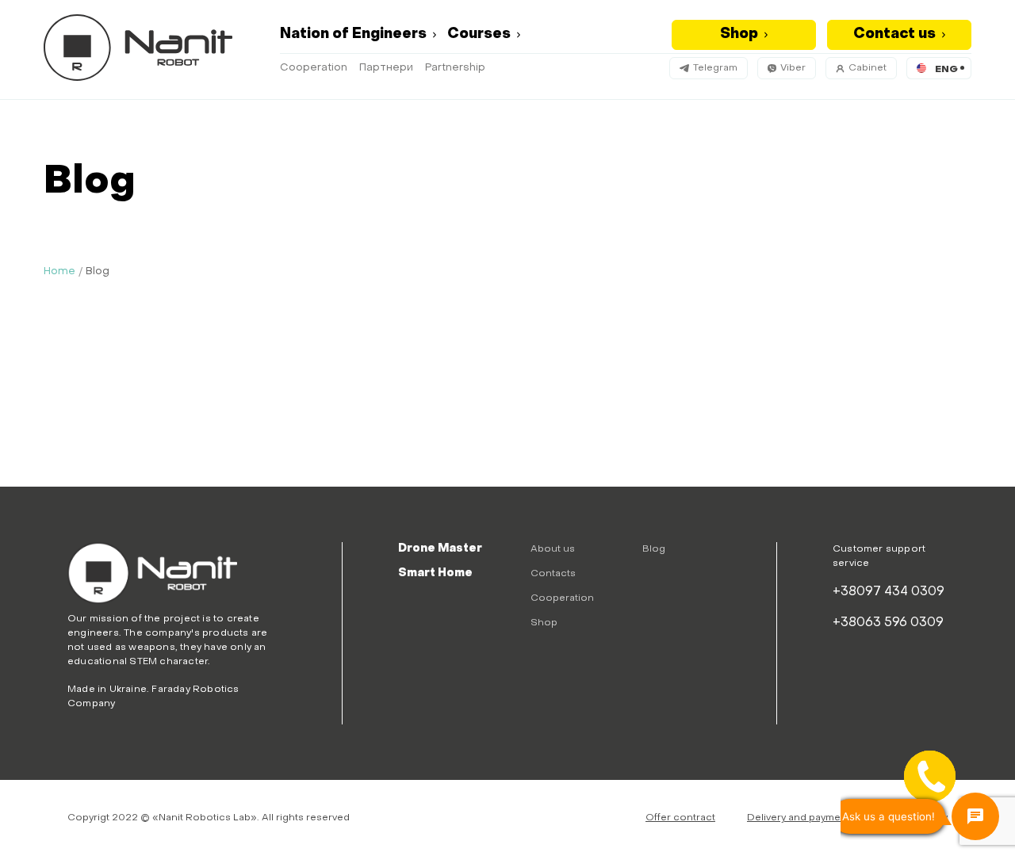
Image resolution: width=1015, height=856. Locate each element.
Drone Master (440, 549)
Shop (739, 34)
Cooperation (313, 68)
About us (552, 549)
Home (59, 271)
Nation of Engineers (353, 34)
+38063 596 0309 (888, 623)
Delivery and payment (798, 818)
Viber (793, 68)
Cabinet (867, 68)
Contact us (894, 34)
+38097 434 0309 (888, 592)
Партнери (386, 68)
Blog (653, 549)
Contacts (553, 574)
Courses (479, 34)
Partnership (455, 68)
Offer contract (680, 818)
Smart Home (435, 573)
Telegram (715, 68)
